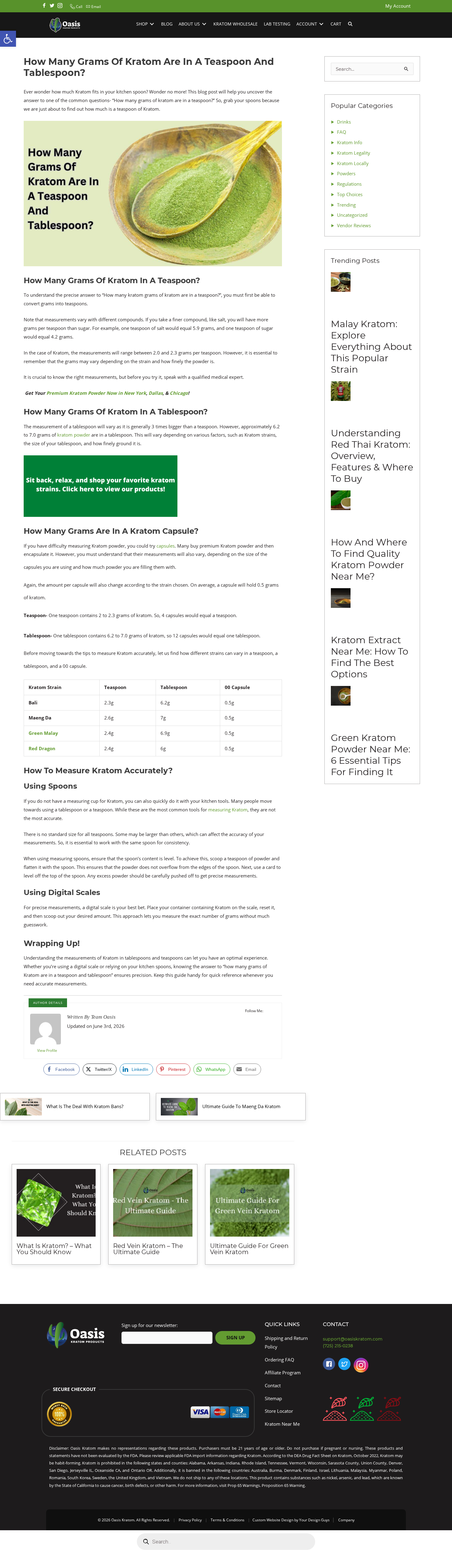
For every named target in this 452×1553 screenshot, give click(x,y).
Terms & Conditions (227, 1520)
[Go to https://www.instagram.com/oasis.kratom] (59, 6)
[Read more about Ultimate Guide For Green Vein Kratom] (249, 1203)
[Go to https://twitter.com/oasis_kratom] (52, 6)
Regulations (349, 184)
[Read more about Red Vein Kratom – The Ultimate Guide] (152, 1203)
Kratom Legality (353, 153)
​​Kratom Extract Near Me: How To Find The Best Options (369, 657)
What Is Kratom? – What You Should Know (54, 1249)
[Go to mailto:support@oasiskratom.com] (364, 1339)
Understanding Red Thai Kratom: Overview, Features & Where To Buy (372, 455)
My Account (397, 6)
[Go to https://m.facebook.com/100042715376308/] (329, 1364)
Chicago (179, 393)
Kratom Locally (353, 163)
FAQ (341, 132)
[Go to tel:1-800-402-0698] (364, 1346)
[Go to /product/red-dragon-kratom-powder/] (389, 1410)
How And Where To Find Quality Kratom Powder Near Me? (369, 559)
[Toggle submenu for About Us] (204, 24)
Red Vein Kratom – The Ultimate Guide (148, 1249)
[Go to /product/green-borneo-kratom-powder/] (362, 1410)
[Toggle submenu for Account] (321, 24)
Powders (346, 173)
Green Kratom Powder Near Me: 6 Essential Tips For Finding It (370, 755)
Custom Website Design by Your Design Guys (291, 1520)
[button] (75, 6)
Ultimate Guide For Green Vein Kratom (249, 1249)
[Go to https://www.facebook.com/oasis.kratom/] (44, 6)
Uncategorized (352, 215)
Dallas (156, 393)
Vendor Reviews (354, 225)
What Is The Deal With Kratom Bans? (84, 1106)
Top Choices (350, 194)
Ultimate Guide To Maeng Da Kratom (241, 1106)
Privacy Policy (190, 1520)
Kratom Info (349, 142)
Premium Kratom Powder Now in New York (96, 393)
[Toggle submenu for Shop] (152, 24)
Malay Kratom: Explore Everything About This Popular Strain (371, 346)
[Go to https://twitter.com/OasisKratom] (344, 1364)
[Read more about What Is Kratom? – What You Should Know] (56, 1203)
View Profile (47, 1050)
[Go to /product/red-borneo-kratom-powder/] (335, 1410)
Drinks (344, 122)
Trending (346, 205)
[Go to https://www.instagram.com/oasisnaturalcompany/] (361, 1366)
